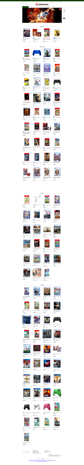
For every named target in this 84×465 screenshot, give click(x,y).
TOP (64, 18)
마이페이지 (64, 9)
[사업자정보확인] (45, 460)
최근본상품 (64, 12)
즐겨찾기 (25, 452)
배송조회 (29, 452)
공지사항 (27, 452)
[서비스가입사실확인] (56, 456)
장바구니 (64, 11)
